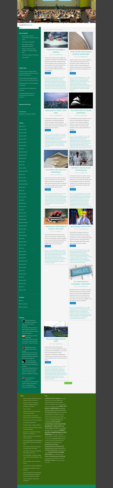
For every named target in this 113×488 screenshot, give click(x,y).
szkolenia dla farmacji (86, 85)
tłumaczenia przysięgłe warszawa (58, 88)
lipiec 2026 (22, 126)
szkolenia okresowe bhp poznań (77, 203)
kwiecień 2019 (23, 203)
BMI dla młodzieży (63, 404)
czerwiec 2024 (23, 142)
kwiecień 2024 (23, 145)
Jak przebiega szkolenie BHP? (28, 42)
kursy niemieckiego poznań (53, 138)
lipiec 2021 (22, 174)
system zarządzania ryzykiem (53, 82)
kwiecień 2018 (23, 241)
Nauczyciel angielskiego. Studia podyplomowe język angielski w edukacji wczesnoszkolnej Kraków (32, 442)
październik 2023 (23, 151)
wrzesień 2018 (23, 225)
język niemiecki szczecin (57, 417)
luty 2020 (22, 190)
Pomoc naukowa (25, 57)
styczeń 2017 (23, 289)
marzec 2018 (23, 245)
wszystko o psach (50, 460)
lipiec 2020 (22, 187)
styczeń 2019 (23, 212)
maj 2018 (22, 238)
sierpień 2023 (23, 158)
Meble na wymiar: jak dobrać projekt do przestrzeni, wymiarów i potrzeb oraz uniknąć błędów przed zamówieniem (28, 73)
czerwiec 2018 (23, 235)
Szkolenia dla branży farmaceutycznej (58, 142)
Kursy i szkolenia (23, 303)
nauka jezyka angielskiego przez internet (56, 432)
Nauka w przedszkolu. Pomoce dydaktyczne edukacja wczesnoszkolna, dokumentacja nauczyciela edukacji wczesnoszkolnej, (32, 474)
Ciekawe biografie (27, 408)
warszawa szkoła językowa (49, 458)
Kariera (21, 300)
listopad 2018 (23, 219)
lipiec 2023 (22, 161)
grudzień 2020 (23, 180)
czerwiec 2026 (23, 129)
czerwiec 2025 (23, 132)
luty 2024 (22, 148)
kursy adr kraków (53, 80)
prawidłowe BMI (56, 438)
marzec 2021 (23, 177)
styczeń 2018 (23, 251)
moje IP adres (56, 430)
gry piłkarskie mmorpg (52, 414)
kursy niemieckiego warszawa (55, 372)
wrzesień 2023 (23, 155)
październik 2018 (23, 222)
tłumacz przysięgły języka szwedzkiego (55, 456)
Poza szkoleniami (24, 307)
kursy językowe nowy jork (81, 81)
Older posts (68, 383)
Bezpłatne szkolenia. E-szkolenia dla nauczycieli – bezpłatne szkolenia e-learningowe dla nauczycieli (30, 404)
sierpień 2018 (23, 228)
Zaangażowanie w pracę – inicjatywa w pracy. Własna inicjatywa (29, 349)
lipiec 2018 (22, 232)
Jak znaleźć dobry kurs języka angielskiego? (32, 465)
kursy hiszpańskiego (55, 135)
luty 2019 (22, 209)
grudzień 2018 (23, 216)
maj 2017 (22, 277)
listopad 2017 (23, 257)
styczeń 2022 (23, 168)
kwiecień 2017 (23, 280)
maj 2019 (22, 200)
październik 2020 (23, 184)
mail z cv (52, 430)
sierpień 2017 (23, 267)
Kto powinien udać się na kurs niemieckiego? (32, 420)
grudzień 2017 (23, 254)
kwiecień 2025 (23, 135)
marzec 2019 (23, 206)
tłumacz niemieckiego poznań (57, 454)
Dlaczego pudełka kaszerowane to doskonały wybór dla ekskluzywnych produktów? (27, 95)
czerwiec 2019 (23, 196)
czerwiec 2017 (23, 273)
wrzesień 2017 (23, 264)
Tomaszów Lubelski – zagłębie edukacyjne (32, 425)
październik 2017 (23, 261)
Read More (48, 73)
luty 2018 (22, 248)
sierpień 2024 (23, 139)
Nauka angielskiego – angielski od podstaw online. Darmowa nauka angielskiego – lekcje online (32, 457)
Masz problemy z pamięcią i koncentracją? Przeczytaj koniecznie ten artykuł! (30, 37)
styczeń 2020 (23, 193)
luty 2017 (22, 286)
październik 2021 (23, 171)
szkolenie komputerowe (55, 85)
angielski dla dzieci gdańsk (52, 398)
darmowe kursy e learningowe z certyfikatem (52, 406)
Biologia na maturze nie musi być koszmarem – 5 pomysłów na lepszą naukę (29, 50)
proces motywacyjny (56, 440)
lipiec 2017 (22, 270)
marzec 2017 (23, 283)
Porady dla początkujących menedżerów (30, 54)
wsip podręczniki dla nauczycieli (59, 458)
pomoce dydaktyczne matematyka (56, 436)
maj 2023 (22, 164)
